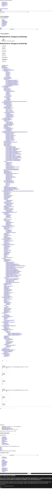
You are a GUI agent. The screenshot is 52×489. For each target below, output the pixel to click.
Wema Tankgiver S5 (9, 281)
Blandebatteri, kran (7, 284)
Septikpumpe (6, 287)
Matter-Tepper (6, 300)
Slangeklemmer (6, 259)
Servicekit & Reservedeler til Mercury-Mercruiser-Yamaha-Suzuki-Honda (14, 131)
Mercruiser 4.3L (8, 175)
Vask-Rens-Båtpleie (7, 338)
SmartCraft (6, 321)
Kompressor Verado (9, 115)
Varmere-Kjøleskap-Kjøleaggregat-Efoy (8, 212)
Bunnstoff (5, 344)
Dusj (5, 285)
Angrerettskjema (4, 441)
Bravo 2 (7, 184)
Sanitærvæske (6, 295)
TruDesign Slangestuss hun (10, 268)
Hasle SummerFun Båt (7, 85)
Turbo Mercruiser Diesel (8, 195)
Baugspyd (5, 327)
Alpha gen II (8, 108)
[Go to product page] (27, 362)
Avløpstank (6, 291)
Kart (4, 319)
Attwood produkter (9, 339)
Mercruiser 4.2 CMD (9, 137)
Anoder (5, 199)
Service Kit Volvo (7, 205)
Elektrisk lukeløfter (7, 119)
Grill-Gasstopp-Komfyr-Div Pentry (7, 244)
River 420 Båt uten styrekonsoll (11, 82)
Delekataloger (4, 23)
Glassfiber (7, 331)
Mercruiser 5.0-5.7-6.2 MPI (10, 177)
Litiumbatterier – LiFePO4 (10, 232)
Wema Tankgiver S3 (9, 280)
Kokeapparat (6, 247)
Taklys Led (6, 241)
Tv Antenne (6, 314)
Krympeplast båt (4, 21)
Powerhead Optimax (9, 116)
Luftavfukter (6, 213)
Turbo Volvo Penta (7, 192)
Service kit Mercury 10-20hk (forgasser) (12, 148)
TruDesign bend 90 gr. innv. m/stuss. (12, 276)
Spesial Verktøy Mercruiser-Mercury (8, 349)
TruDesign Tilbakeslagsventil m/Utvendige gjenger (14, 267)
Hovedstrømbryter (7, 235)
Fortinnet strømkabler (7, 227)
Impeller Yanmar (8, 203)
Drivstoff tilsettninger (7, 171)
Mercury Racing (6, 89)
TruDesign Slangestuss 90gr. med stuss (12, 273)
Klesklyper (6, 301)
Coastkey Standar (9, 122)
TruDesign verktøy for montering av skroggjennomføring (15, 265)
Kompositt (5, 261)
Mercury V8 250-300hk (10, 91)
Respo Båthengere (5, 353)
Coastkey (5, 120)
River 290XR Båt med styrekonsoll (11, 81)
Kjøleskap (7, 224)
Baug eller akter (6, 69)
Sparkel (7, 332)
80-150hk (7, 94)
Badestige (5, 326)
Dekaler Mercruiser (7, 103)
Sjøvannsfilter (6, 288)
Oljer (5, 161)
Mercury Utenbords (5, 86)
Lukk (1, 487)
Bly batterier (8, 229)
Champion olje (8, 162)
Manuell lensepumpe (7, 260)
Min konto (3, 440)
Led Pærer (5, 242)
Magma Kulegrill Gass (7, 257)
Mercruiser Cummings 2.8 (10, 135)
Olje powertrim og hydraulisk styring (12, 168)
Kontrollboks (8, 129)
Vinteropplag (4, 25)
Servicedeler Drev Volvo (8, 208)
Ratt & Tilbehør (6, 127)
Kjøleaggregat (8, 225)
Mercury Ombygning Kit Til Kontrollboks (11, 169)
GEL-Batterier (8, 231)
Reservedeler (6, 294)
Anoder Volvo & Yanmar (8, 209)
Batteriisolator (6, 237)
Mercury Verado (6, 100)
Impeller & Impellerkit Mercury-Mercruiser (11, 189)
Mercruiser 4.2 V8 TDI (10, 140)
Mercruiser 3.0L (8, 174)
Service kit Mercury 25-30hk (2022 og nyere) (13, 151)
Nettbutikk (3, 20)
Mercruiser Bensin (7, 106)
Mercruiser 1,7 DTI (9, 133)
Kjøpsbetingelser (4, 443)
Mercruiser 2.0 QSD (9, 134)
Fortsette (7, 452)
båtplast (5, 330)
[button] (1, 9)
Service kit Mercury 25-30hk (10, 150)
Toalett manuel (6, 293)
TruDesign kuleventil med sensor (11, 263)
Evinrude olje (8, 165)
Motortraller (6, 336)
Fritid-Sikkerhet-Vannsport (6, 297)
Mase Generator (4, 67)
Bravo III (5, 352)
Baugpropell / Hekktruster (8, 124)
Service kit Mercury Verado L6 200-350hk (13, 156)
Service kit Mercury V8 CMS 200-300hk (12, 160)
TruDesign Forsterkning (10, 266)
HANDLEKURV (5, 470)
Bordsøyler (6, 245)
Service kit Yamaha (7, 142)
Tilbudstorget (4, 65)
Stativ (5, 347)
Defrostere (7, 215)
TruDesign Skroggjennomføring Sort (12, 270)
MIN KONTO (4, 2)
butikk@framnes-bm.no (8, 428)
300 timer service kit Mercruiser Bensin (10, 173)
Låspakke (5, 307)
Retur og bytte (4, 439)
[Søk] (38, 29)
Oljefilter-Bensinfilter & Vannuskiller (10, 188)
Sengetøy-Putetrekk (7, 302)
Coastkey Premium (9, 123)
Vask (7, 340)
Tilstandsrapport (4, 22)
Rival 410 (7, 76)
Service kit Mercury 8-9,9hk (10, 147)
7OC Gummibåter (7, 77)
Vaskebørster (6, 335)
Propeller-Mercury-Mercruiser (7, 350)
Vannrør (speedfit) (7, 283)
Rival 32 (7, 75)
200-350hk (8, 99)
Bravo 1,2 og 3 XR (9, 111)
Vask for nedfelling (7, 246)
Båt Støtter (5, 337)
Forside (3, 19)
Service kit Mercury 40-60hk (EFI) (11, 152)
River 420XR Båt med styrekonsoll (11, 83)
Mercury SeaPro (6, 96)
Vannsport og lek (6, 309)
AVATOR (5, 87)
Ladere (5, 236)
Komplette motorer (9, 114)
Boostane (3, 66)
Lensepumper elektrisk (7, 289)
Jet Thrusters (4, 68)
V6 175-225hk (8, 95)
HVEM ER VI (4, 469)
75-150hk (7, 98)
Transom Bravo (8, 105)
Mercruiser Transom (7, 104)
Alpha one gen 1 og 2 (9, 182)
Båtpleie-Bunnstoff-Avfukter (6, 329)
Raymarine (6, 317)
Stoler (5, 299)
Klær (5, 305)
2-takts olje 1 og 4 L (9, 167)
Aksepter (29, 473)
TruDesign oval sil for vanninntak (11, 269)
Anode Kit (5, 186)
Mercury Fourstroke (7, 90)
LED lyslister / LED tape (8, 240)
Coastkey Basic (8, 121)
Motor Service (4, 24)
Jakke (7, 306)
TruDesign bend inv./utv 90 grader (11, 275)
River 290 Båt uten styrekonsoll (11, 80)
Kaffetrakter (6, 253)
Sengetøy (7, 303)
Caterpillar (5, 198)
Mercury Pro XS (6, 88)
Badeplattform (6, 328)
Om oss (3, 442)
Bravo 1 (7, 183)
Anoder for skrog (9, 200)
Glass (5, 255)
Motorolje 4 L (8, 164)
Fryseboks (7, 221)
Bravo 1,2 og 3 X (9, 110)
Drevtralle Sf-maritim (5, 348)
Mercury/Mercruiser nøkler (8, 180)
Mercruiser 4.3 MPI (9, 176)
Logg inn (3, 5)
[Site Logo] (4, 8)
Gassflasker (6, 248)
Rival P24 (7, 73)
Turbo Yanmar (6, 194)
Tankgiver (5, 277)
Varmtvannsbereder (7, 219)
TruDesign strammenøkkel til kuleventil (12, 264)
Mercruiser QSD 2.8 (9, 136)
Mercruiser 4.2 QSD (9, 138)
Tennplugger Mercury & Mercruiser (10, 187)
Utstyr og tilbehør (7, 296)
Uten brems (6, 355)
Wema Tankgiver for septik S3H (11, 279)
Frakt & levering (4, 438)
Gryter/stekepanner (7, 251)
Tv (4, 313)
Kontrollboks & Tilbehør (8, 128)
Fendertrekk (6, 323)
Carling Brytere (6, 243)
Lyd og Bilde (4, 312)
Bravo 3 (7, 185)
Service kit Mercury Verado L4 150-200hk (13, 155)
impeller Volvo (8, 204)
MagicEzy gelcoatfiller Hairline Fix (13, 333)
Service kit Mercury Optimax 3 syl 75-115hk (13, 157)
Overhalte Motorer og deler (8, 112)
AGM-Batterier (8, 230)
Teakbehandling (8, 342)
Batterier (5, 228)
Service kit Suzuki (7, 143)
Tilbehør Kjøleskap (9, 222)
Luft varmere (8, 217)
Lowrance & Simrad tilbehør (8, 320)
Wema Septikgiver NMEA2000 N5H (12, 282)
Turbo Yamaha (6, 193)
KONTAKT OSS (5, 3)
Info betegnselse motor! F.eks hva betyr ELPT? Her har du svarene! (15, 101)
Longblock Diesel (9, 117)
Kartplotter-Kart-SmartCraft (6, 316)
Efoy (5, 218)
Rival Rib (5, 70)
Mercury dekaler (6, 144)
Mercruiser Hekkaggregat (8, 107)
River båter (6, 79)
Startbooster (6, 233)
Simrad (5, 318)
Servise (5, 256)
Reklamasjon (4, 436)
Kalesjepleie (8, 343)
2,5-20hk (7, 92)
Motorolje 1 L (8, 163)
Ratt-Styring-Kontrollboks (6, 118)
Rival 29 (7, 74)
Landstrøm (6, 234)
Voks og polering (9, 341)
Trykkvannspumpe (7, 290)
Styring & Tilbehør (7, 130)
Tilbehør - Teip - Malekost (10, 345)
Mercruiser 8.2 (8, 179)
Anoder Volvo (8, 210)
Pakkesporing (4, 437)
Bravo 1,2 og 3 (8, 109)
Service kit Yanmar (7, 196)
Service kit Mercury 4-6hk (10, 146)
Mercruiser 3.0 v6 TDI (9, 139)
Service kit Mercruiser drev (8, 181)
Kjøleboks (7, 223)
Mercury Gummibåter (7, 78)
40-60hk (7, 93)
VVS (3, 258)
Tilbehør (7, 216)
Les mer (26, 473)
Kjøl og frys (6, 220)
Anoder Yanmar (8, 211)
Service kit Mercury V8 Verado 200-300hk (13, 159)
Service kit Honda (7, 141)
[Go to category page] (27, 51)
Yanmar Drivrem (6, 197)
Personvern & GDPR (5, 444)
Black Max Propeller (7, 351)
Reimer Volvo (6, 191)
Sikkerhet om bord (7, 308)
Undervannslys (6, 239)
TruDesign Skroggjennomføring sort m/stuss (13, 271)
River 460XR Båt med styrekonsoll (11, 84)
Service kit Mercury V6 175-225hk (11, 158)
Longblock (8, 113)
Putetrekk (7, 304)
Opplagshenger (6, 354)
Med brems (6, 356)
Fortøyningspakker (7, 311)
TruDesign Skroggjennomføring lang (12, 272)
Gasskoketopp (6, 252)
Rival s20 (7, 72)
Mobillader (6, 254)
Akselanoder (8, 201)
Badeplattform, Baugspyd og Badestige (8, 325)
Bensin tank (6, 170)
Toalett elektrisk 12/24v (8, 292)
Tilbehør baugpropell (7, 125)
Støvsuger (5, 249)
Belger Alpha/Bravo (7, 172)
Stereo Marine (6, 315)
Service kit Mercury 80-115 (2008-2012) (12, 153)
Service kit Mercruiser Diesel (8, 132)
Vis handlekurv (2, 452)
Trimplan (5, 126)
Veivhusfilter (6, 207)
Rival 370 (7, 71)
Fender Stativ (6, 324)
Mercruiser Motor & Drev (6, 102)
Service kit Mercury (7, 145)
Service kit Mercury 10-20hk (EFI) (11, 149)
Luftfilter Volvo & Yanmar (8, 206)
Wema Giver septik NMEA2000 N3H (12, 278)
